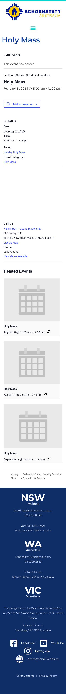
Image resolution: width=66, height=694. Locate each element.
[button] (33, 28)
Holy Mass (10, 162)
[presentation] (32, 300)
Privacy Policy (48, 675)
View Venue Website (15, 256)
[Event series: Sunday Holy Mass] (48, 331)
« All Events (12, 55)
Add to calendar (23, 104)
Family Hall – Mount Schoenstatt (22, 228)
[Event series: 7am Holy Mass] (45, 394)
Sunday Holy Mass (14, 152)
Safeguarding (26, 675)
